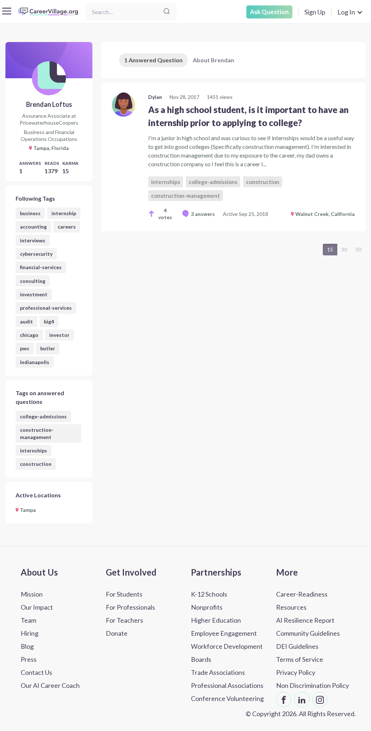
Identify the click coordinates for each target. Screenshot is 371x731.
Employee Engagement (224, 633)
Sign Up (314, 12)
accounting (33, 227)
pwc (24, 348)
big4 (49, 321)
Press (29, 659)
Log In (346, 12)
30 (344, 249)
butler (47, 348)
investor (59, 335)
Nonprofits (206, 607)
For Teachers (124, 620)
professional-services (46, 308)
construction (35, 464)
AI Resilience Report (305, 620)
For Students (124, 594)
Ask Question (269, 12)
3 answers (203, 214)
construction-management (37, 433)
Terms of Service (299, 659)
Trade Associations (218, 672)
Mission (32, 594)
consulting (32, 281)
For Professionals (130, 607)
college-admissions (43, 416)
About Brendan (213, 60)
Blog (27, 646)
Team (28, 620)
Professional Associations (227, 685)
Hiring (29, 633)
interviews (32, 240)
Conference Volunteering (227, 698)
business (30, 213)
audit (26, 321)
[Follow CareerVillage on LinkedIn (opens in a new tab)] (301, 699)
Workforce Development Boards (227, 652)
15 (330, 249)
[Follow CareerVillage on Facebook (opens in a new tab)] (283, 699)
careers (67, 227)
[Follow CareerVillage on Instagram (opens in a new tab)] (320, 699)
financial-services (41, 267)
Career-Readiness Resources (302, 600)
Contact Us (36, 672)
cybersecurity (36, 254)
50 (358, 249)
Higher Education (216, 620)
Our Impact (37, 607)
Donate (117, 633)
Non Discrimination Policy (312, 685)
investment (33, 294)
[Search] (166, 12)
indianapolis (34, 362)
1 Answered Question (153, 60)
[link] (233, 157)
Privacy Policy (295, 672)
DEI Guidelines (297, 646)
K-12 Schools (209, 594)
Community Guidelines (308, 633)
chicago (29, 335)
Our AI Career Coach (50, 685)
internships (33, 450)
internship (63, 213)
